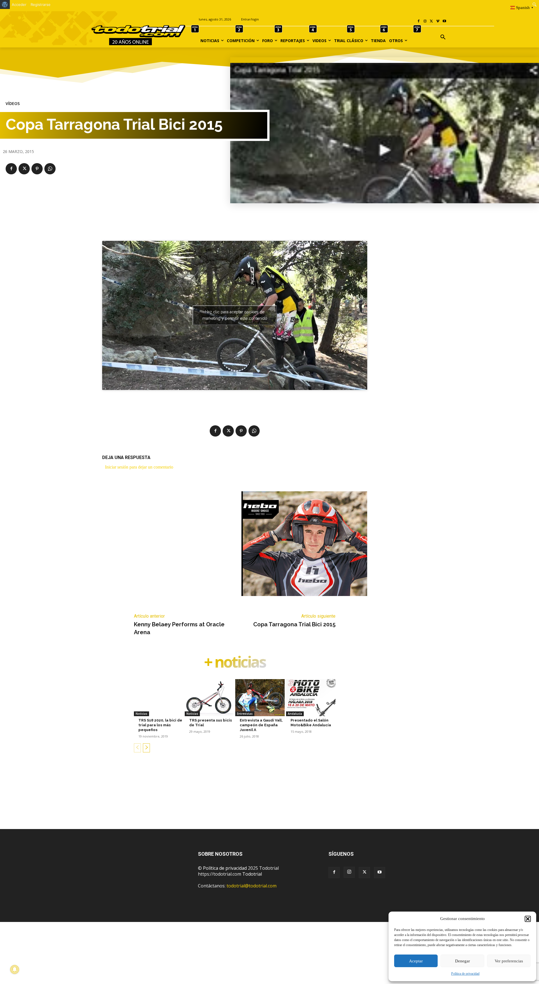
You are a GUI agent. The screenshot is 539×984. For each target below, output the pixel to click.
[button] (528, 919)
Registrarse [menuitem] (41, 4)
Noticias (141, 714)
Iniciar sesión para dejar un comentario (139, 467)
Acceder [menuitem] (19, 4)
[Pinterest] (37, 168)
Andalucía (295, 714)
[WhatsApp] (50, 168)
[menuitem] (5, 4)
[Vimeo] (438, 21)
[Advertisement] (269, 799)
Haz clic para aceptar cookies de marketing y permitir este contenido (234, 315)
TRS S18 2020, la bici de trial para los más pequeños (160, 725)
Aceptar (416, 961)
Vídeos (13, 104)
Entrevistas (245, 714)
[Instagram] (425, 21)
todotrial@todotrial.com (252, 886)
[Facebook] (418, 21)
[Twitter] (364, 872)
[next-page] (146, 747)
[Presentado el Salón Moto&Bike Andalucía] (310, 697)
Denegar (462, 961)
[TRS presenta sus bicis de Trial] (209, 697)
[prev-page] (137, 747)
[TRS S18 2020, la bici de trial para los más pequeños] (158, 697)
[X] (431, 21)
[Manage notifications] (14, 969)
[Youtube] (444, 21)
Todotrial (252, 874)
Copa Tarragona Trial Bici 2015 (294, 624)
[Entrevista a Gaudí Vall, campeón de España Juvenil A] (260, 697)
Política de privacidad (465, 974)
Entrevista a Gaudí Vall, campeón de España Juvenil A (261, 725)
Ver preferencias (509, 961)
